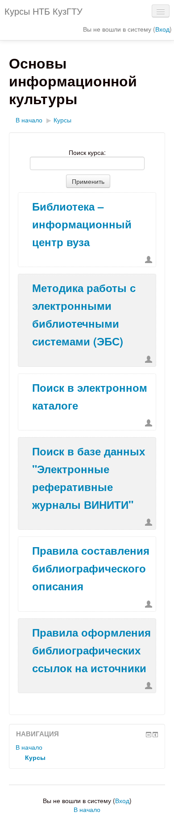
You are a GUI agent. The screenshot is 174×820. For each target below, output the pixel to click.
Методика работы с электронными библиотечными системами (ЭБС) (84, 314)
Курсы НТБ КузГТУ (43, 10)
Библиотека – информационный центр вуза (82, 224)
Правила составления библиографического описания (90, 568)
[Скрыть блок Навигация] (148, 734)
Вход (162, 28)
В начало (29, 119)
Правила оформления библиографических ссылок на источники (91, 650)
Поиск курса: (87, 152)
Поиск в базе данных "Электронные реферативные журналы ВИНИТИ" (88, 477)
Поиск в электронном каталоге (89, 396)
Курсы (62, 119)
